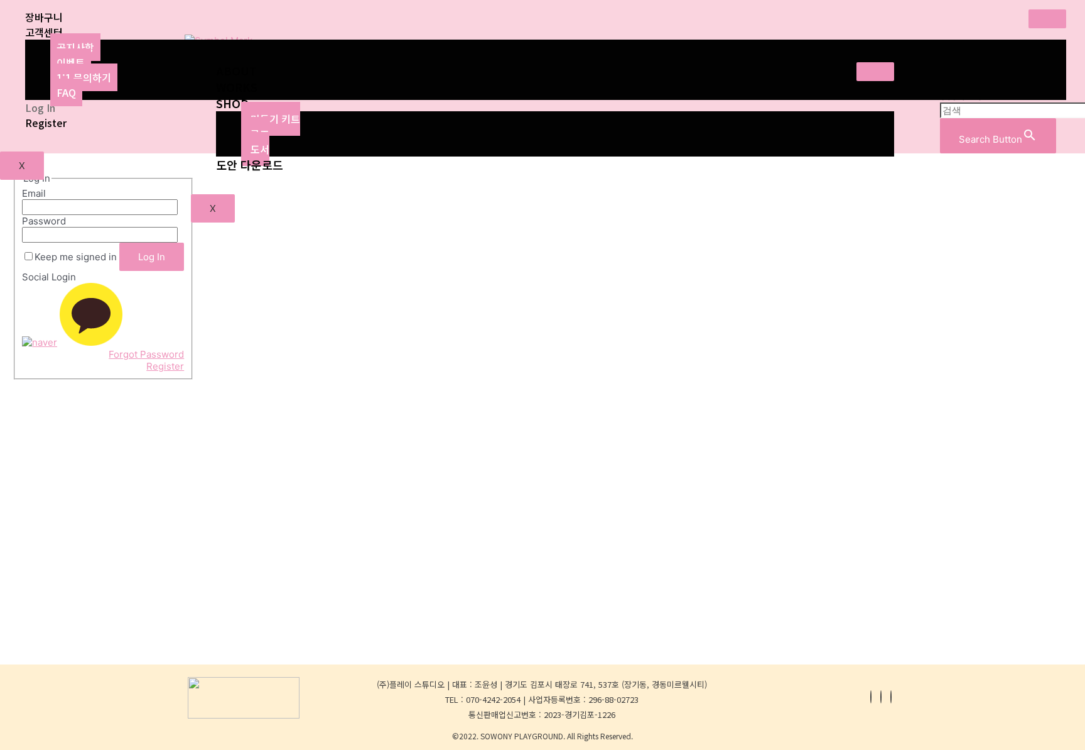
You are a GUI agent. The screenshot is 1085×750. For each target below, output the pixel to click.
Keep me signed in (76, 257)
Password (44, 221)
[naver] (39, 342)
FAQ (66, 92)
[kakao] (91, 342)
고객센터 (44, 32)
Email (34, 193)
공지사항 (75, 47)
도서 (260, 149)
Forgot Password (146, 354)
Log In (40, 107)
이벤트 (71, 62)
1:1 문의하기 (84, 77)
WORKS (236, 87)
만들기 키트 (275, 118)
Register (46, 122)
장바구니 (44, 17)
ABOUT (236, 70)
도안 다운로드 (249, 165)
